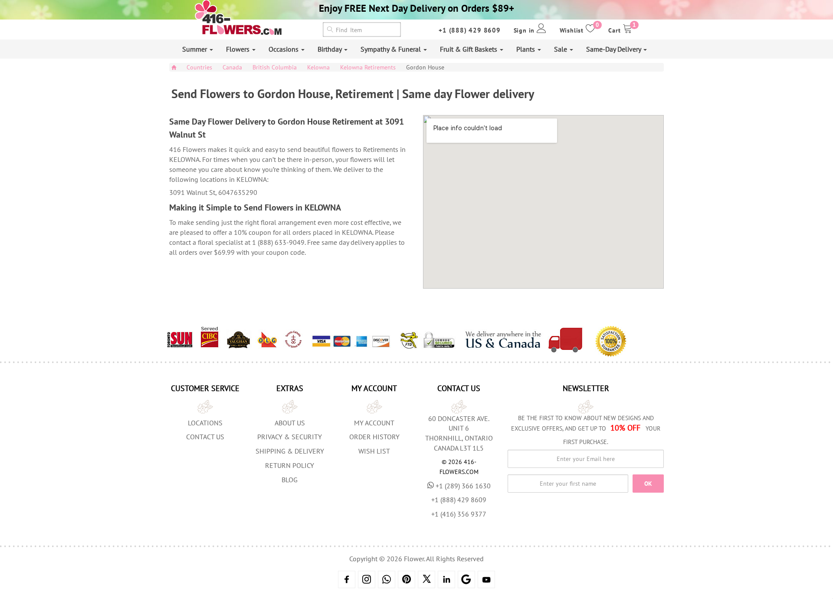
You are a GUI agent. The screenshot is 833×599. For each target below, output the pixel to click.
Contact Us (205, 436)
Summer (195, 49)
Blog (290, 479)
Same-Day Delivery (614, 49)
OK (648, 483)
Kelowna (318, 67)
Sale (561, 49)
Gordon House (425, 67)
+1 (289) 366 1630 (463, 485)
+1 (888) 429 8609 (470, 30)
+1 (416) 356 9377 (458, 514)
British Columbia (275, 67)
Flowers (238, 49)
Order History (374, 436)
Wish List (374, 451)
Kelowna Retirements (368, 67)
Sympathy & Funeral (392, 49)
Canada (232, 67)
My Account (374, 422)
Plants (526, 49)
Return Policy (289, 465)
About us (290, 422)
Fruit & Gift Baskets (469, 49)
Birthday (330, 49)
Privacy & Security (289, 436)
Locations (205, 422)
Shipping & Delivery (290, 451)
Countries (199, 67)
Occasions (284, 49)
